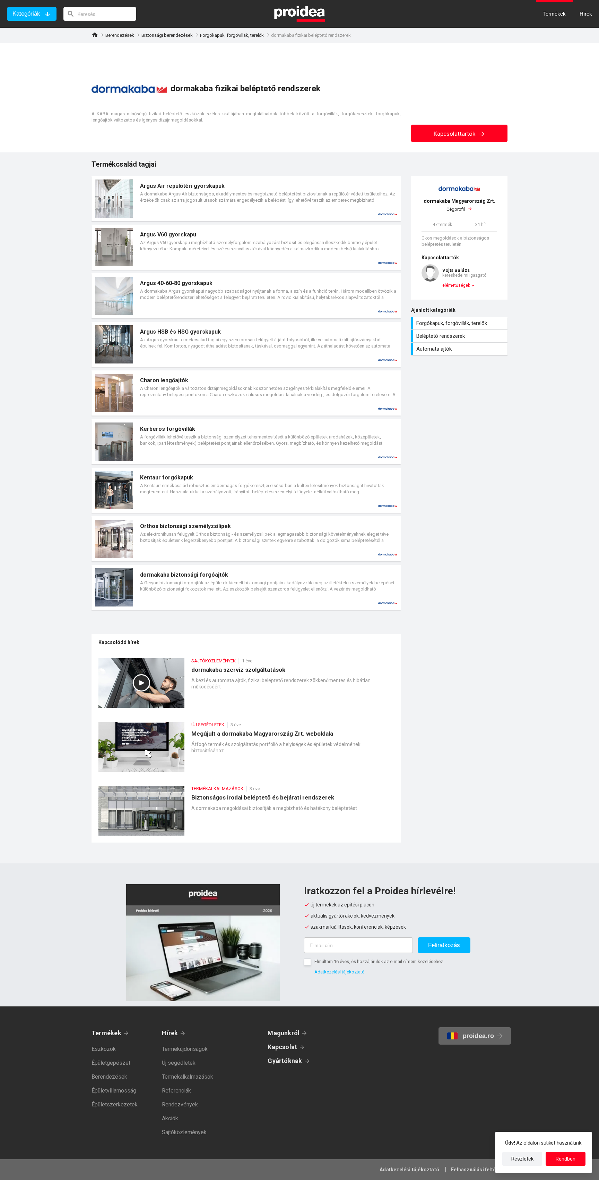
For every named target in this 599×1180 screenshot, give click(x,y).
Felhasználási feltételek (479, 1169)
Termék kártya (246, 198)
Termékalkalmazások (187, 1076)
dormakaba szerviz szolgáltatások (246, 686)
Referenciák (176, 1090)
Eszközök (104, 1049)
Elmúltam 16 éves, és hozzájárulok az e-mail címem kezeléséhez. (379, 961)
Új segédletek (179, 1063)
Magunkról (284, 1033)
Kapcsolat (282, 1047)
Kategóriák (26, 13)
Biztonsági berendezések (167, 35)
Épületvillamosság (114, 1090)
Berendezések (119, 35)
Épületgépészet (111, 1063)
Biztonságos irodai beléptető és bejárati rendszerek (246, 814)
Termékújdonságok (185, 1049)
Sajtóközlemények (184, 1132)
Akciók (170, 1118)
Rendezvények (180, 1104)
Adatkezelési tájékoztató (339, 971)
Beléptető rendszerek (460, 336)
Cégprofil (459, 205)
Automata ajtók (460, 349)
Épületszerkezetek (115, 1104)
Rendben (565, 1159)
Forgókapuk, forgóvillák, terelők (232, 35)
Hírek (170, 1033)
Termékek (106, 1033)
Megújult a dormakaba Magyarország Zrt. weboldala (246, 750)
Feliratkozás (444, 945)
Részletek (522, 1159)
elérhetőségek (456, 285)
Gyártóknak (285, 1060)
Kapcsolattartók (455, 133)
